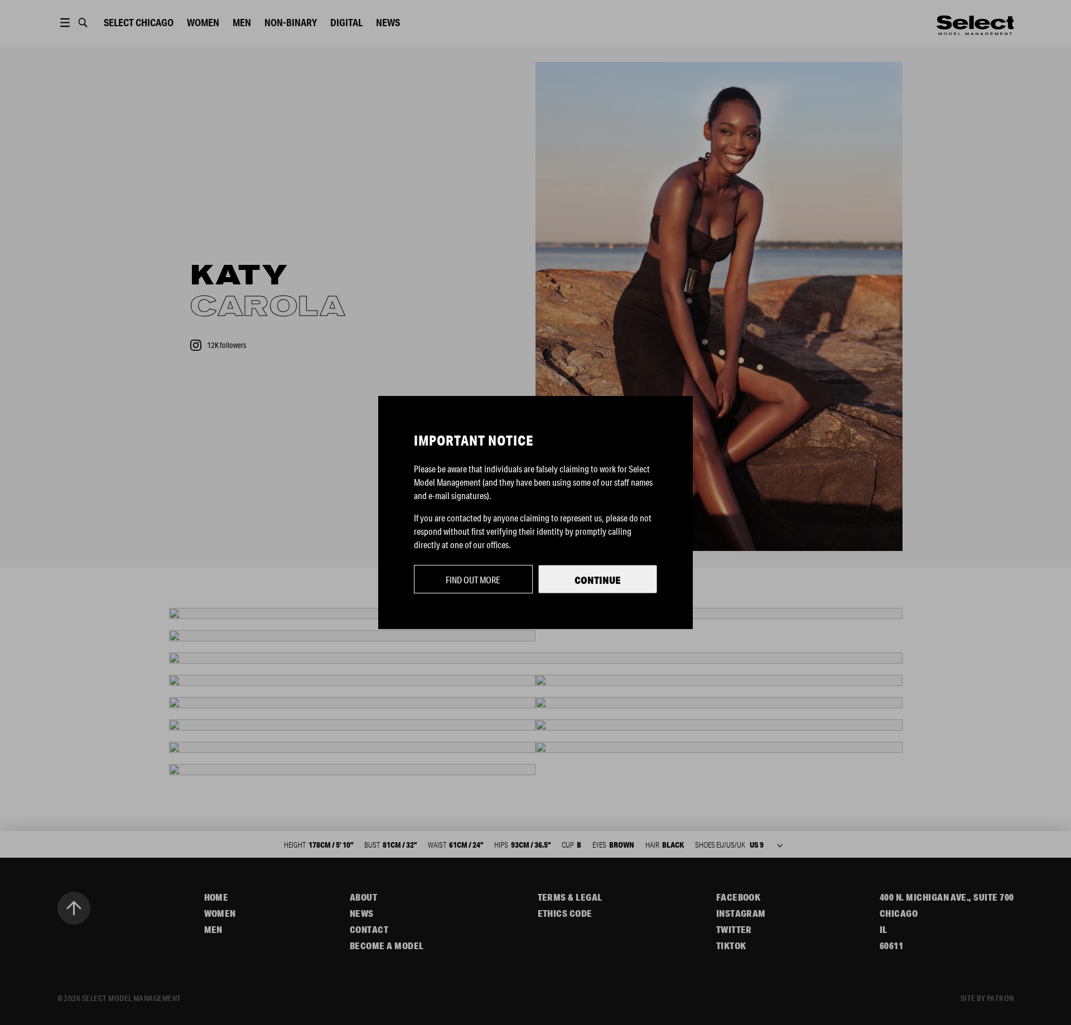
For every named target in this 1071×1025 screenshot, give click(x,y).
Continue (598, 580)
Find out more (473, 580)
